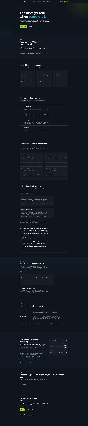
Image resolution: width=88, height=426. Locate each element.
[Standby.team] (23, 1)
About (52, 1)
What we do (35, 1)
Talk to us (66, 1)
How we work (40, 1)
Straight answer (48, 1)
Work (44, 1)
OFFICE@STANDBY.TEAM (23, 413)
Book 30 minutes (23, 26)
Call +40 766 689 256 (29, 409)
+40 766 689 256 (22, 414)
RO (62, 1)
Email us (22, 409)
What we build (31, 26)
